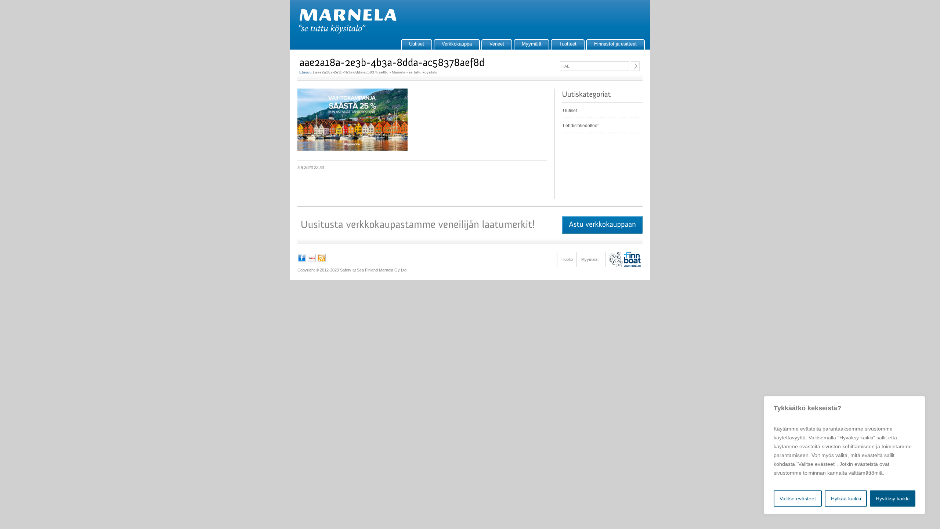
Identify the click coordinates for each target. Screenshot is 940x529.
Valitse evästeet (798, 498)
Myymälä (531, 44)
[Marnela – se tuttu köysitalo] (344, 32)
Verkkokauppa (457, 44)
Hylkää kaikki (846, 498)
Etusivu (305, 72)
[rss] (321, 261)
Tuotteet (567, 44)
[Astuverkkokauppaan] (602, 225)
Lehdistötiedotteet (581, 125)
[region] (844, 455)
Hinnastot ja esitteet (615, 44)
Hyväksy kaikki (893, 498)
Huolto (567, 259)
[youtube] (311, 261)
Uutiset (416, 44)
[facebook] (301, 261)
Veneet (496, 44)
